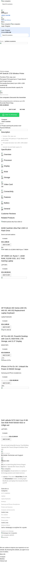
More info (2, 554)
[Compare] (3, 363)
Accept (9, 554)
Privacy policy (4, 520)
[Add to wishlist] (12, 363)
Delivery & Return (5, 517)
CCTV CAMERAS (5, 493)
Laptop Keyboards (5, 498)
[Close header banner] (2, 540)
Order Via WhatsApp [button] (11, 114)
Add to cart (12, 109)
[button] (6, 383)
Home (2, 41)
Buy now (22, 109)
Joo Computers (5, 471)
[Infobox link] (15, 453)
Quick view (8, 363)
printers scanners (10, 41)
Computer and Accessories (8, 510)
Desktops (3, 501)
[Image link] (5, 468)
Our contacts (4, 514)
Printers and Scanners (6, 507)
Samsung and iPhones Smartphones (10, 504)
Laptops (3, 496)
